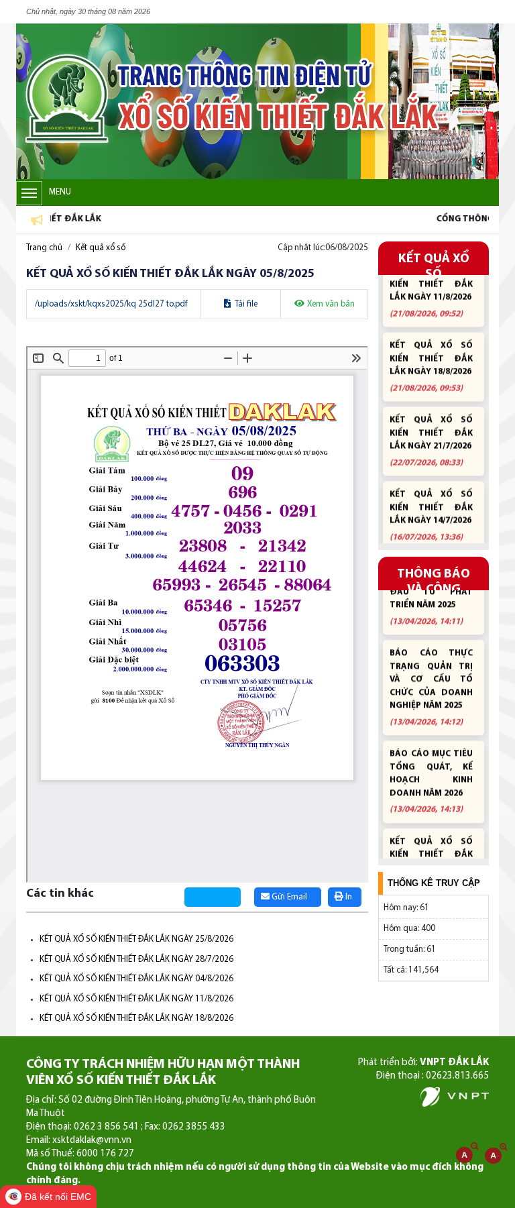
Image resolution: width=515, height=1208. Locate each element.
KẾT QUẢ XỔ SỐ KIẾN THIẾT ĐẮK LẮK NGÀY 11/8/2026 (136, 999)
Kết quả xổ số (100, 247)
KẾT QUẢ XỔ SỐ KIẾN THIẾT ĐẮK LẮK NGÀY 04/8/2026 (136, 979)
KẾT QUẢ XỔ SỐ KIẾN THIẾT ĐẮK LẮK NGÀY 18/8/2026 (136, 1018)
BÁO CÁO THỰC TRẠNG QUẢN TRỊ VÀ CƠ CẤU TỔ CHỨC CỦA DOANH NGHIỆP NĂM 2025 (431, 671)
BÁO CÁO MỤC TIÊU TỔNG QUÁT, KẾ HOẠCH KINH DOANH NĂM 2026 (431, 764)
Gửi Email (288, 897)
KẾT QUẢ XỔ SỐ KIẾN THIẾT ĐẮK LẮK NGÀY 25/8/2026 (136, 939)
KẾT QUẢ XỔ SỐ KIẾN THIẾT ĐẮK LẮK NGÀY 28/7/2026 (136, 959)
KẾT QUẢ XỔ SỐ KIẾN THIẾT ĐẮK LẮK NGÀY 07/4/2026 (431, 845)
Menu (60, 192)
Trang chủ (44, 247)
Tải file (245, 304)
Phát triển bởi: (423, 1063)
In (347, 897)
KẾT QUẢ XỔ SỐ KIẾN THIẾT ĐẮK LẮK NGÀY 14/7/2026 (431, 499)
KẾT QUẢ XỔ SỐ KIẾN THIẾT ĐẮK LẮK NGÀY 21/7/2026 (431, 425)
